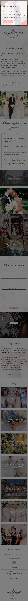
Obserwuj (8, 21)
